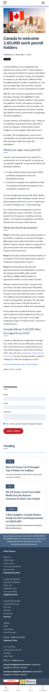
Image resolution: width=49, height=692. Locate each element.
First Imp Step (9, 646)
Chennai (16, 667)
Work (12, 369)
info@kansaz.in (17, 660)
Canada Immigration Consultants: (17, 664)
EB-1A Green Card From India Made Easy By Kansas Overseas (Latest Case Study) (23, 495)
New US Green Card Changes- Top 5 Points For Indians (23, 468)
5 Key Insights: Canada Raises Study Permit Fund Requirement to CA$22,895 (24, 518)
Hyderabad (35, 664)
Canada (18, 369)
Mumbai (24, 667)
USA (10, 461)
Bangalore (7, 667)
